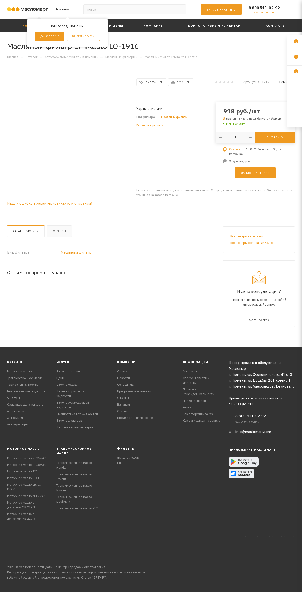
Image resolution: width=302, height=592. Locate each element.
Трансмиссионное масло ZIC (77, 508)
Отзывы (59, 231)
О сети (122, 371)
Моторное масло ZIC (22, 471)
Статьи (122, 411)
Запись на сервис (68, 371)
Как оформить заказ (198, 414)
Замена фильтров (69, 421)
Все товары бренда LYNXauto (251, 243)
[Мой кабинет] (293, 10)
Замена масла (66, 385)
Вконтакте (241, 532)
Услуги (62, 362)
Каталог (15, 362)
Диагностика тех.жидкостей (77, 414)
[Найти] (180, 9)
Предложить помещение (135, 418)
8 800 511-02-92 (264, 7)
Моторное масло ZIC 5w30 (26, 465)
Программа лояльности (134, 391)
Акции (187, 407)
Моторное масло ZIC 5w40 (26, 458)
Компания (126, 362)
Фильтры (13, 398)
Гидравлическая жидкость (26, 391)
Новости (123, 378)
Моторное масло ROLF (23, 478)
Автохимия (15, 418)
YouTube (277, 532)
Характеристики (26, 231)
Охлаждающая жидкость (25, 404)
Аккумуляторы (17, 424)
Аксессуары (16, 411)
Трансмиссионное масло (25, 378)
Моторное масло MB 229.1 (26, 496)
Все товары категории (246, 236)
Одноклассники (289, 532)
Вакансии (124, 404)
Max (253, 532)
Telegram (265, 532)
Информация (195, 362)
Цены (60, 378)
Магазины (190, 371)
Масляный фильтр (174, 117)
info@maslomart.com (253, 431)
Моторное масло (19, 371)
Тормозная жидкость (22, 385)
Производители (194, 401)
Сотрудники (125, 385)
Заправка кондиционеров (75, 427)
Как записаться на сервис (201, 421)
